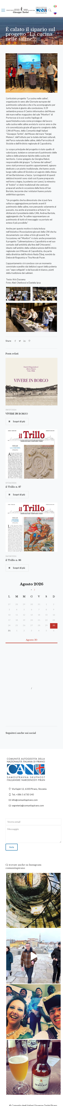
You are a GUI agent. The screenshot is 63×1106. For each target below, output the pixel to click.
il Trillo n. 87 (13, 486)
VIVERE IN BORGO (17, 413)
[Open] (33, 900)
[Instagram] (56, 924)
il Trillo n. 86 (13, 560)
